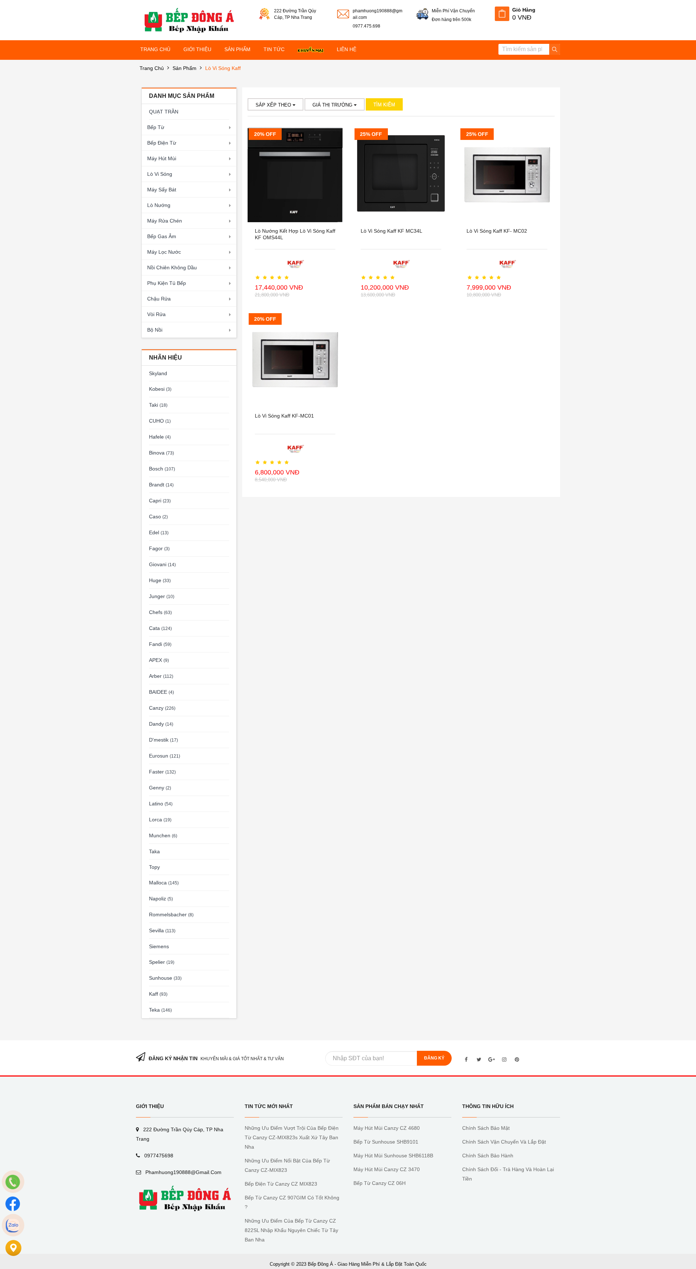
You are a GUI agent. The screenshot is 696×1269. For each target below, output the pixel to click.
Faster (162, 772)
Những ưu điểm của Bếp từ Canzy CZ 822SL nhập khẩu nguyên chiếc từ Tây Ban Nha (291, 1230)
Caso (158, 516)
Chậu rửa (159, 299)
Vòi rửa (156, 314)
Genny (160, 788)
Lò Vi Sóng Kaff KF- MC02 (497, 231)
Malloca (164, 883)
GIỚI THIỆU (150, 1106)
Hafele (160, 437)
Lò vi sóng (159, 174)
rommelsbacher (171, 914)
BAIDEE (161, 692)
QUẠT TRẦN (163, 112)
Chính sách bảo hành (487, 1155)
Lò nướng (158, 205)
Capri (160, 500)
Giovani (162, 564)
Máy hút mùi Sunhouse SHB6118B (393, 1155)
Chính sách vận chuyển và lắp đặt (504, 1142)
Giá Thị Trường (333, 105)
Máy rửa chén (164, 221)
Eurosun (164, 756)
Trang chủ (155, 49)
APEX (159, 660)
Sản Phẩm (237, 49)
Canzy (162, 708)
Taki (158, 405)
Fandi (160, 644)
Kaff (158, 994)
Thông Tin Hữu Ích (488, 1106)
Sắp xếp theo (274, 105)
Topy (154, 867)
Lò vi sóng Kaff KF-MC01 (284, 416)
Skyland (158, 373)
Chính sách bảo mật (486, 1128)
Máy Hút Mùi (161, 158)
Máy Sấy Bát (161, 189)
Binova (161, 453)
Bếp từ (155, 127)
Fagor (159, 548)
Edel (159, 532)
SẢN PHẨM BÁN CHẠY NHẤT (388, 1106)
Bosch (162, 469)
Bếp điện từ (161, 143)
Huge (160, 580)
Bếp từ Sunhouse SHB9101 (385, 1142)
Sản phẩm (184, 68)
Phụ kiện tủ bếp (166, 283)
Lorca (160, 819)
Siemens (159, 946)
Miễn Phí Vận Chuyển (453, 10)
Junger (161, 596)
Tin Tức (274, 49)
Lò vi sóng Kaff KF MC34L (391, 231)
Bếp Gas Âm (161, 236)
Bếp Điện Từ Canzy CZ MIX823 (281, 1184)
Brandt (161, 485)
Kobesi (160, 389)
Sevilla (162, 930)
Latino (161, 803)
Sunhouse (165, 978)
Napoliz (161, 898)
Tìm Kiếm (384, 104)
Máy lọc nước (164, 252)
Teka (160, 1010)
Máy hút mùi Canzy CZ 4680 (386, 1128)
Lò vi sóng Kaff (223, 68)
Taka (154, 851)
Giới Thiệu (197, 49)
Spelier (161, 962)
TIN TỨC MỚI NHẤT (269, 1106)
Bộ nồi (154, 330)
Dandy (161, 724)
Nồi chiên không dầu (172, 267)
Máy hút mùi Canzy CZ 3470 (386, 1169)
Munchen (163, 835)
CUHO (160, 421)
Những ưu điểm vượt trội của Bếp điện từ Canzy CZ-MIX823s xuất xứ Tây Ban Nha (292, 1137)
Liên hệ (346, 49)
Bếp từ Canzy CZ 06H (379, 1183)
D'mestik (163, 740)
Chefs (160, 612)
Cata (160, 628)
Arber (161, 676)
